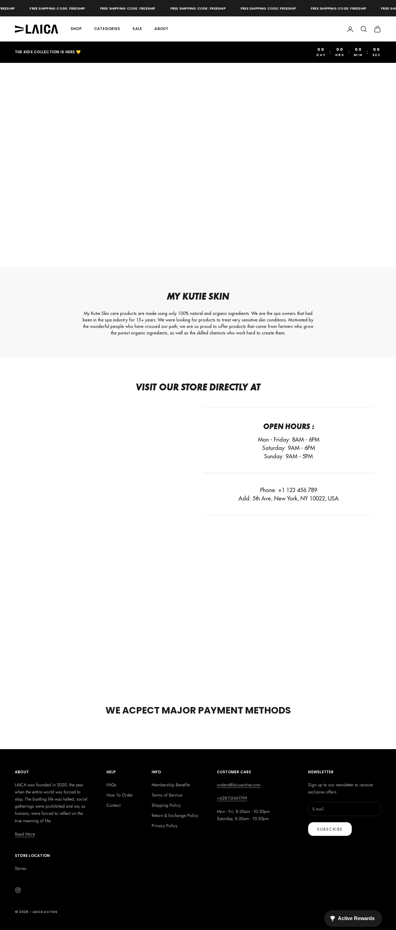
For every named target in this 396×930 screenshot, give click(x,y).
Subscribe (330, 829)
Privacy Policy (164, 826)
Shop (76, 28)
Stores (20, 868)
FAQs (111, 785)
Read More (25, 834)
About (161, 28)
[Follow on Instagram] (18, 890)
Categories (107, 28)
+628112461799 (232, 798)
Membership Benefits (171, 785)
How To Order (119, 795)
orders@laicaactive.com (238, 785)
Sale (137, 28)
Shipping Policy (166, 805)
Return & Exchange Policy (175, 815)
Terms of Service (167, 795)
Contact (113, 805)
